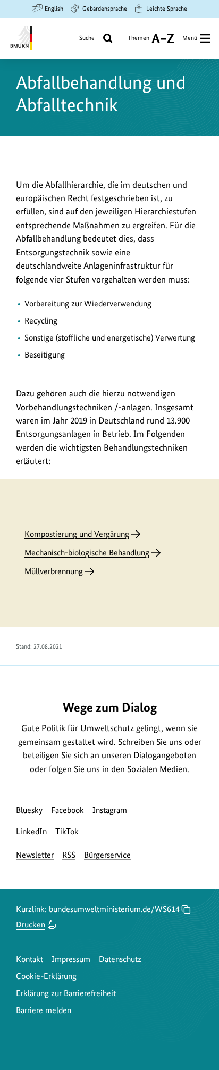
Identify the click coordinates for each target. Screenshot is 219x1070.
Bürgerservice (107, 855)
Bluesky (29, 810)
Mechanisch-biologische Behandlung (86, 553)
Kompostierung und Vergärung (76, 534)
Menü (189, 38)
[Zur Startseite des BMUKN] (20, 38)
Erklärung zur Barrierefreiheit (66, 993)
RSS (68, 855)
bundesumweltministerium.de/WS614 (114, 909)
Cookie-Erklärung (46, 976)
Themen (138, 41)
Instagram (109, 810)
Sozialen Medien (157, 769)
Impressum (71, 959)
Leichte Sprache (166, 8)
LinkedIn (31, 831)
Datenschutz (120, 959)
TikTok (67, 831)
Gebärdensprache (104, 8)
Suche (87, 38)
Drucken (30, 924)
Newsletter (35, 855)
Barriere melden (43, 1010)
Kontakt (29, 959)
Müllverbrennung (53, 571)
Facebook (67, 810)
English (54, 8)
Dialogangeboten (164, 755)
